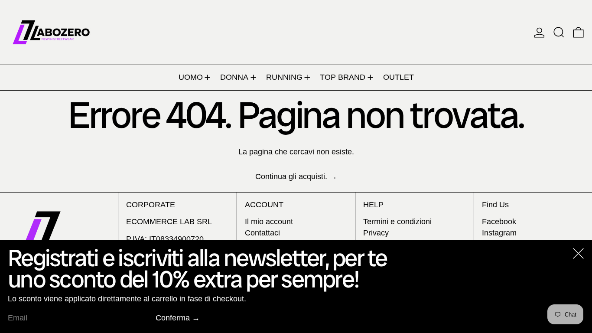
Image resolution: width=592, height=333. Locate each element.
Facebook (499, 221)
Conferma (173, 317)
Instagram (499, 233)
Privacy (376, 233)
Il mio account (269, 221)
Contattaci (262, 233)
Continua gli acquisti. (291, 176)
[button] (559, 32)
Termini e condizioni (397, 221)
